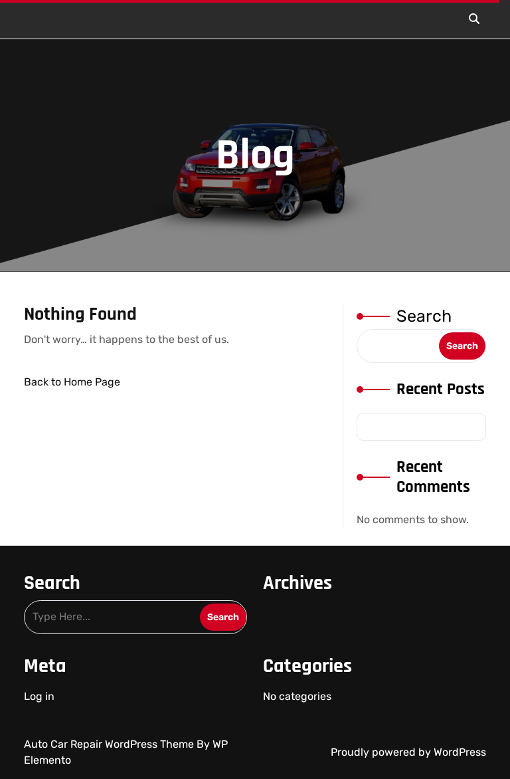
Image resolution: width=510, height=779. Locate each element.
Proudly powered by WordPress (408, 752)
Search (424, 316)
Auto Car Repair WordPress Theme (110, 744)
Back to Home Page (72, 382)
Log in (39, 696)
